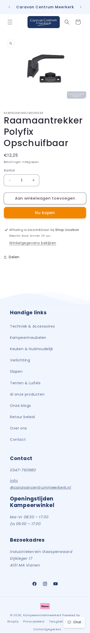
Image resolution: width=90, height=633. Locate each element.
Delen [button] (14, 257)
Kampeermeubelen (28, 337)
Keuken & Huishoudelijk (31, 348)
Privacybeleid (33, 621)
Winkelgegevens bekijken (32, 242)
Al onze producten (27, 394)
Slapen (16, 371)
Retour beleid (22, 416)
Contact (18, 439)
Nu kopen (45, 212)
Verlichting (20, 360)
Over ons (18, 428)
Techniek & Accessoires (32, 326)
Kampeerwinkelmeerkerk (42, 615)
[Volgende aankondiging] (80, 7)
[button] (10, 22)
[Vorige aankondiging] (9, 7)
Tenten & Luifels (25, 383)
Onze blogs (20, 405)
